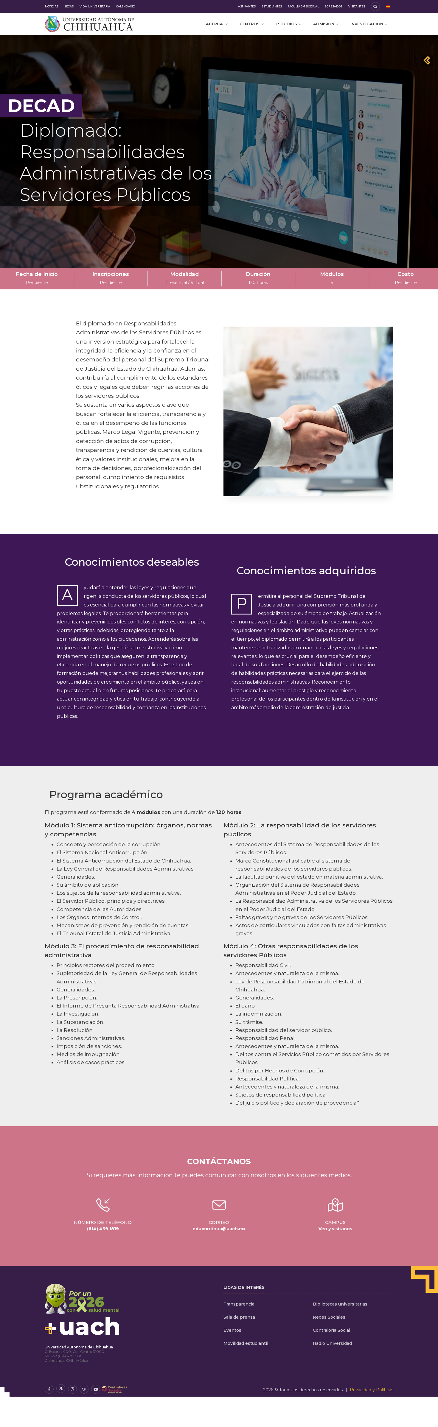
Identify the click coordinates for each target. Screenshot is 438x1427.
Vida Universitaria (95, 6)
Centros (250, 23)
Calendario (125, 6)
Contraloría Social (331, 1330)
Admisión (323, 23)
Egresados (333, 6)
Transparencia (238, 1304)
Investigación (366, 23)
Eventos (232, 1330)
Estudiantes (272, 6)
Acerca (214, 23)
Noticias (51, 6)
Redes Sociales (329, 1317)
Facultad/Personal (303, 6)
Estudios (286, 23)
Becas (69, 6)
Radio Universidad (332, 1343)
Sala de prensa (239, 1317)
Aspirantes (247, 6)
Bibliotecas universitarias (340, 1304)
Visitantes (356, 6)
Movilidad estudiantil (245, 1343)
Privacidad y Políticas (371, 1389)
